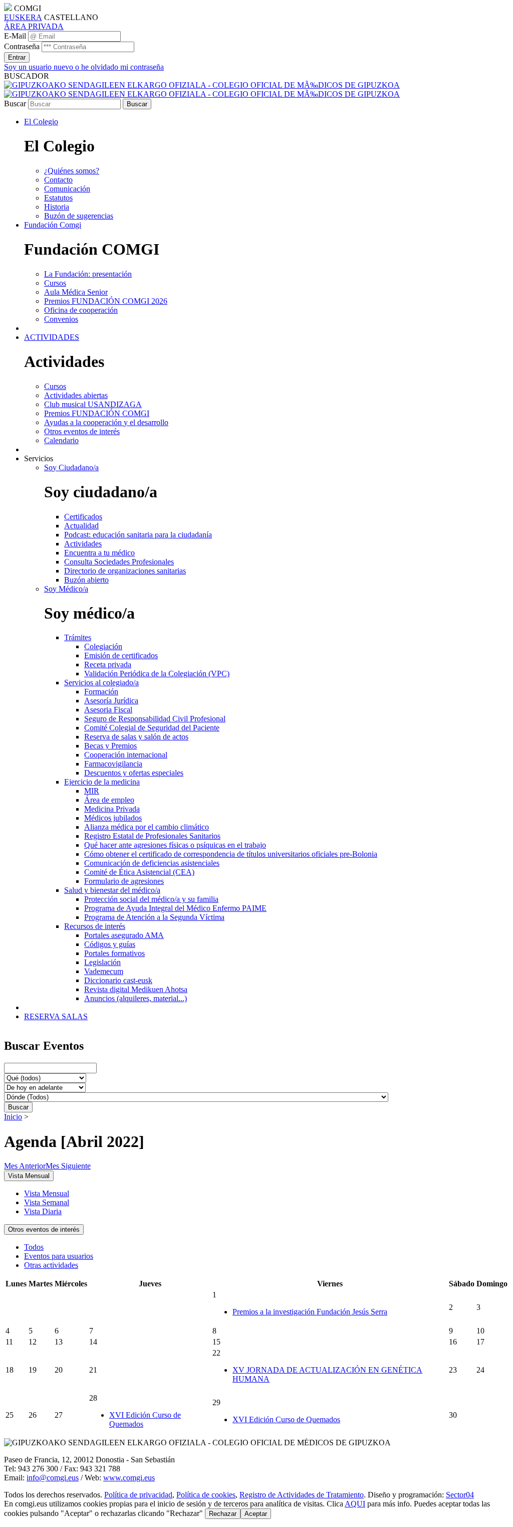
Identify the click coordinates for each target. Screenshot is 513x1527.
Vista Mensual (46, 1193)
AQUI (355, 1503)
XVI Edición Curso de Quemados (286, 1419)
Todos (34, 1247)
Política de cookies (205, 1494)
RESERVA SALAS (56, 1016)
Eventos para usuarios (58, 1256)
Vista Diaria (43, 1211)
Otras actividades (51, 1265)
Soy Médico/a (66, 589)
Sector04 (460, 1494)
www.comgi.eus (129, 1477)
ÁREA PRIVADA (34, 26)
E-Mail (15, 36)
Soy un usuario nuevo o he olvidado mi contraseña (84, 67)
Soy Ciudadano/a (71, 467)
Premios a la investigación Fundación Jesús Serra (309, 1311)
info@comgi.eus (53, 1477)
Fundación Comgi (52, 225)
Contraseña (22, 46)
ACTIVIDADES (51, 337)
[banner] (202, 89)
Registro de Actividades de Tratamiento (301, 1494)
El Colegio (41, 121)
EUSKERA (23, 17)
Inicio (13, 1116)
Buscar (15, 103)
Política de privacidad (138, 1494)
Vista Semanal (46, 1202)
